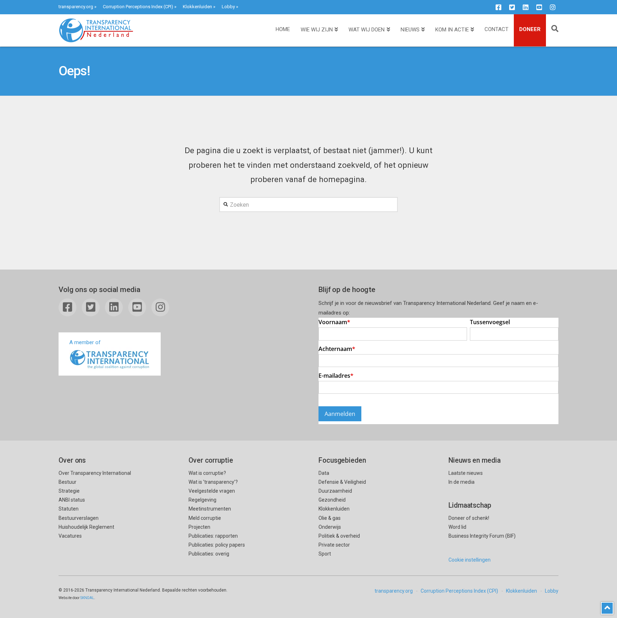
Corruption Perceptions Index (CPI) (138, 6)
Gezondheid (332, 500)
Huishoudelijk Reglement (86, 527)
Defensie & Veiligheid (342, 482)
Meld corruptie (205, 518)
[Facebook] (498, 7)
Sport (324, 554)
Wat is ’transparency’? (213, 482)
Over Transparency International (95, 473)
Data (323, 473)
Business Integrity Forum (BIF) (482, 536)
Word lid (457, 527)
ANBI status (72, 500)
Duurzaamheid (335, 491)
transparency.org (76, 6)
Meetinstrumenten (210, 509)
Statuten (69, 509)
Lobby (228, 6)
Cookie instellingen (469, 560)
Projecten (199, 527)
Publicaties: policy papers (217, 545)
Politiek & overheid (339, 536)
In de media (461, 482)
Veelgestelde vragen (212, 491)
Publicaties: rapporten (213, 536)
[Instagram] (552, 7)
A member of (85, 342)
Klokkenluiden (197, 6)
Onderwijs (329, 527)
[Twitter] (512, 7)
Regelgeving (202, 500)
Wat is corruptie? (207, 473)
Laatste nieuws (465, 473)
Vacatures (70, 536)
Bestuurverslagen (79, 518)
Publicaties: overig (209, 554)
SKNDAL (87, 598)
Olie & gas (329, 518)
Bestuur (67, 482)
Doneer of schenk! (468, 518)
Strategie (69, 491)
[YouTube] (539, 7)
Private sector (334, 545)
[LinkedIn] (525, 7)
